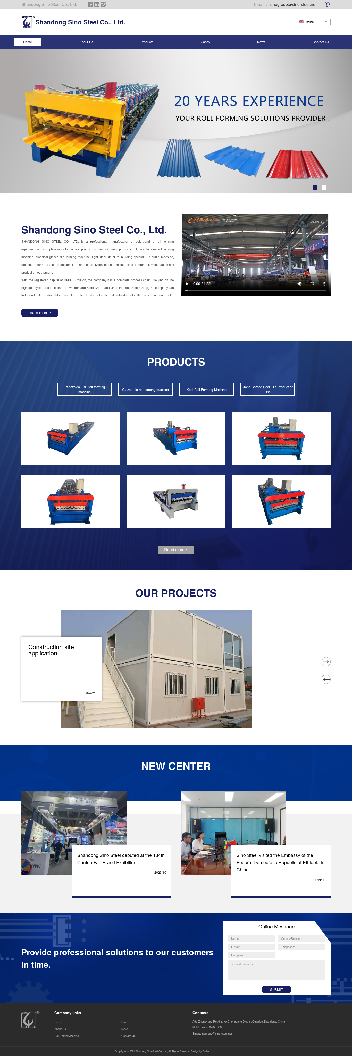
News (261, 41)
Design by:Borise (200, 1051)
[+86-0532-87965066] (328, 4)
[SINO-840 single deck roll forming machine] (176, 438)
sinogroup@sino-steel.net (293, 4)
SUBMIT (276, 989)
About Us (86, 41)
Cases (205, 41)
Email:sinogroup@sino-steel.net (212, 1033)
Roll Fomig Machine (66, 1036)
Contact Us (321, 41)
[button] (315, 187)
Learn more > (40, 312)
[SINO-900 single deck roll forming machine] (281, 438)
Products (146, 41)
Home (27, 41)
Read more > (176, 550)
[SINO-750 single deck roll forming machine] (70, 438)
